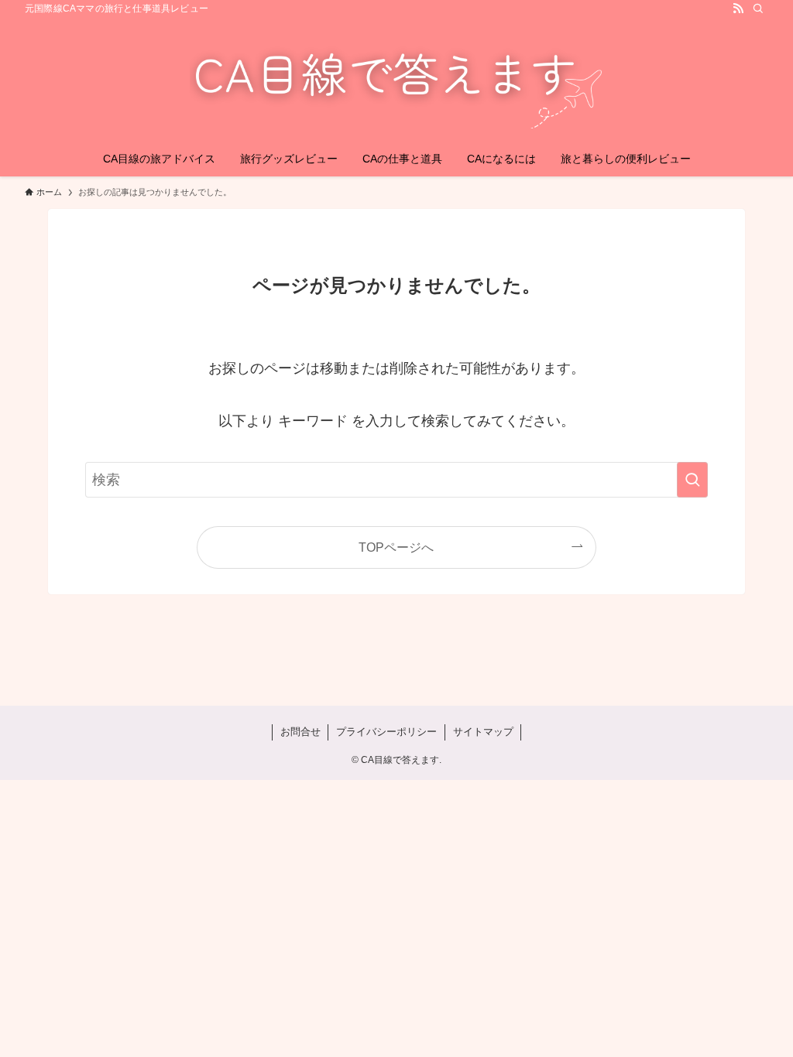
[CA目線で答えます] (396, 82)
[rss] (738, 8)
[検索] (758, 8)
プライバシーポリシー (386, 731)
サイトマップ (483, 731)
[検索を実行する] (692, 480)
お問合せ (300, 731)
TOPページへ (396, 547)
